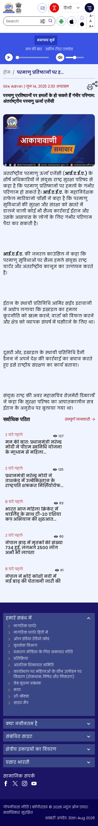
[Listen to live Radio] (54, 8)
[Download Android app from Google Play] (61, 21)
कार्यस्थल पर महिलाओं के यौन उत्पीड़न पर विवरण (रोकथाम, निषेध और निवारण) (48, 674)
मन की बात (33, 49)
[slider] (32, 57)
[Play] (9, 57)
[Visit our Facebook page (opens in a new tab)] (5, 783)
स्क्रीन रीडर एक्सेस (59, 49)
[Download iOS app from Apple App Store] (71, 21)
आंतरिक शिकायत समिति (34, 664)
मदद (17, 689)
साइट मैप (21, 702)
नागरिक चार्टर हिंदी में (31, 632)
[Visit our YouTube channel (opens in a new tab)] (34, 783)
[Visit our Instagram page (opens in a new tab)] (24, 783)
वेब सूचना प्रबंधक (27, 683)
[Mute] (60, 57)
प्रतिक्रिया (21, 658)
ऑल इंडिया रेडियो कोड (31, 638)
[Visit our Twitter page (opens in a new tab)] (15, 783)
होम (6, 72)
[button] (43, 21)
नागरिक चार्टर (25, 625)
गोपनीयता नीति (16, 807)
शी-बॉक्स (21, 696)
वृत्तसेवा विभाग (25, 645)
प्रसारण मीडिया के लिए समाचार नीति (43, 651)
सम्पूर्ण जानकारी (78, 419)
